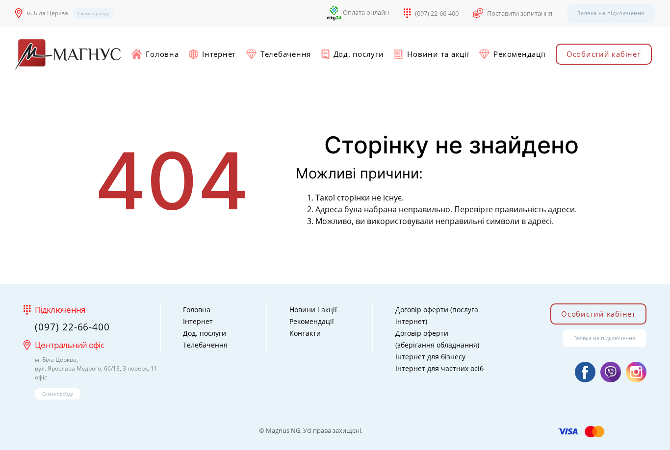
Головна (162, 54)
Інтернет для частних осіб (439, 368)
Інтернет (219, 54)
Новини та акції (438, 54)
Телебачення (285, 54)
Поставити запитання (519, 13)
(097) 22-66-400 (437, 13)
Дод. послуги (359, 54)
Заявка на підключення (610, 13)
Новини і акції (313, 309)
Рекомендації (519, 54)
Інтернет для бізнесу (430, 356)
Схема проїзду (93, 13)
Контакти (305, 333)
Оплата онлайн (365, 12)
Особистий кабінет (604, 54)
